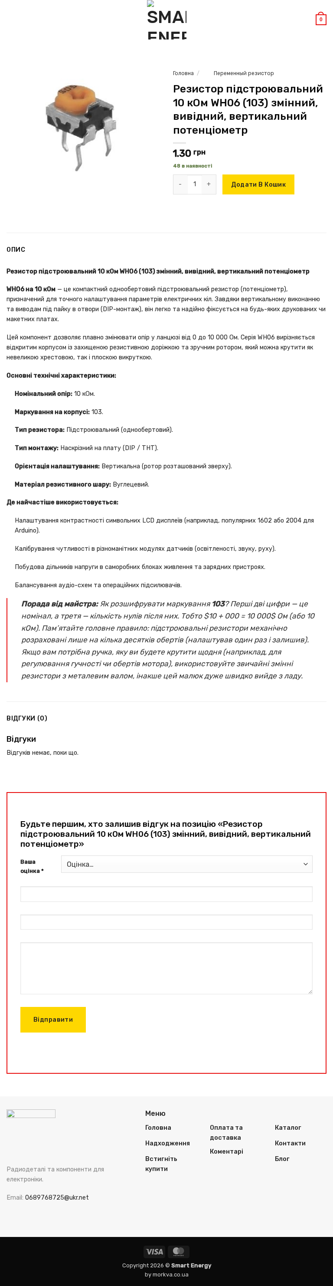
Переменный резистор (244, 73)
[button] (11, 20)
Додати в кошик (258, 184)
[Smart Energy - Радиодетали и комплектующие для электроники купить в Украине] (166, 19)
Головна (183, 73)
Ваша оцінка (32, 866)
